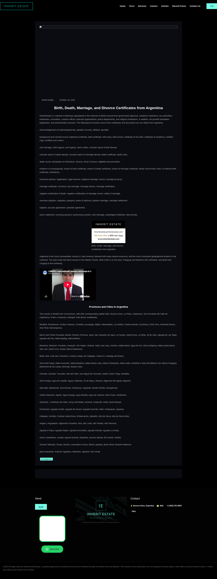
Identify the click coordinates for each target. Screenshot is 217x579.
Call (211, 6)
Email (41, 507)
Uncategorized (46, 459)
